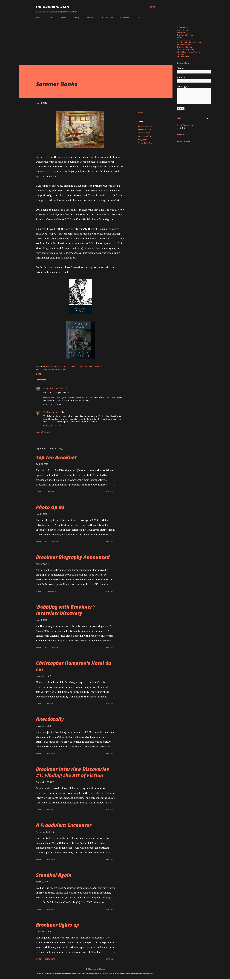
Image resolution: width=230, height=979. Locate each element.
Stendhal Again (53, 875)
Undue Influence (184, 47)
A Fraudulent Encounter (63, 825)
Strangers (181, 54)
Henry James (142, 139)
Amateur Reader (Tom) (53, 388)
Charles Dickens (144, 133)
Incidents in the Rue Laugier (190, 42)
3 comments (49, 704)
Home (37, 18)
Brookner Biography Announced (73, 557)
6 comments (49, 753)
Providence (124, 18)
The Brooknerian (52, 7)
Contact (63, 18)
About (50, 18)
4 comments (49, 909)
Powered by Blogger (97, 969)
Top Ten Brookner (56, 457)
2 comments (49, 859)
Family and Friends (185, 35)
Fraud (180, 37)
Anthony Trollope (144, 129)
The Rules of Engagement (189, 52)
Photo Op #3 (50, 507)
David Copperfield (144, 136)
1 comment (48, 809)
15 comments (49, 591)
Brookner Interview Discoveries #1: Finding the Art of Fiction (72, 772)
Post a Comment (43, 432)
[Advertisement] (96, 42)
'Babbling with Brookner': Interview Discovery (65, 609)
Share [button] (140, 112)
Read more (110, 492)
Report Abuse (183, 141)
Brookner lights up (57, 924)
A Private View (183, 40)
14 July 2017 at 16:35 (52, 404)
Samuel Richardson (145, 143)
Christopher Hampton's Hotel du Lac (73, 666)
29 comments (49, 492)
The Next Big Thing (186, 49)
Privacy (76, 18)
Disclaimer (90, 18)
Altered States (183, 44)
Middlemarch (183, 56)
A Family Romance (145, 126)
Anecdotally (50, 719)
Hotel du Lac (107, 18)
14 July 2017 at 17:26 (52, 425)
